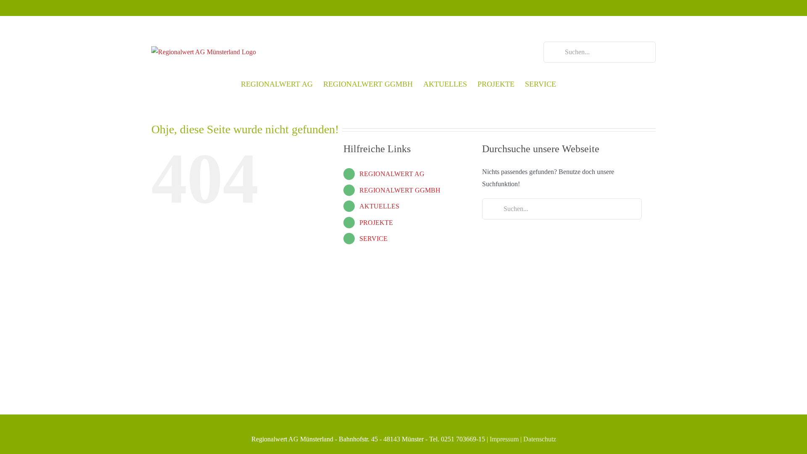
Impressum (504, 439)
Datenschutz (539, 439)
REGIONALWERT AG (392, 173)
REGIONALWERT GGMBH (399, 190)
